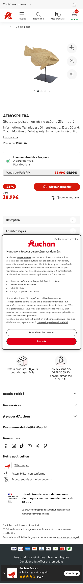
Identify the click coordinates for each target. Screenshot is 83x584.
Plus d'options (21, 164)
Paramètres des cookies (41, 332)
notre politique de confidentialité (52, 322)
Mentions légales (58, 557)
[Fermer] (4, 573)
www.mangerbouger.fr (68, 537)
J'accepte (41, 341)
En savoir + (10, 137)
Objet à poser (23, 26)
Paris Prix (21, 143)
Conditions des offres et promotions (41, 561)
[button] (34, 91)
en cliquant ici (31, 525)
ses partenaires (24, 257)
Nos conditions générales (29, 557)
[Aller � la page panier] (74, 15)
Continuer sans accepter (66, 239)
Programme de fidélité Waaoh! (25, 427)
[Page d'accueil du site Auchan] (8, 15)
